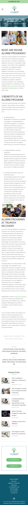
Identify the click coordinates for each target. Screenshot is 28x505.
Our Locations (14, 491)
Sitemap (23, 503)
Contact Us (14, 493)
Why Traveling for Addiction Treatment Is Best (19, 380)
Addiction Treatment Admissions (14, 484)
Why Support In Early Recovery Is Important (18, 433)
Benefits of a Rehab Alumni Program (15, 338)
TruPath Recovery (15, 501)
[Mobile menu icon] (2, 9)
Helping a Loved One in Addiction (18, 423)
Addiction (11, 336)
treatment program (20, 296)
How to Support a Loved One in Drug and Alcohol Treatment (19, 391)
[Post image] (7, 381)
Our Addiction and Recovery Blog (14, 488)
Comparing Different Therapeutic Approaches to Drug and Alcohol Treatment (19, 402)
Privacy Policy (16, 503)
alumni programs (13, 86)
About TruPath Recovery (14, 480)
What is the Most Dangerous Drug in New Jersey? (19, 413)
